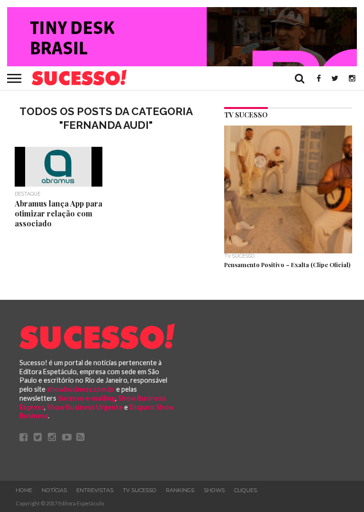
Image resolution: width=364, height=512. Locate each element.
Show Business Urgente (85, 407)
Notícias (54, 490)
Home (24, 490)
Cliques (245, 490)
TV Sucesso (139, 490)
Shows (214, 490)
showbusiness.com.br (81, 389)
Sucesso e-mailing (86, 398)
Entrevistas (94, 490)
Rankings (180, 490)
